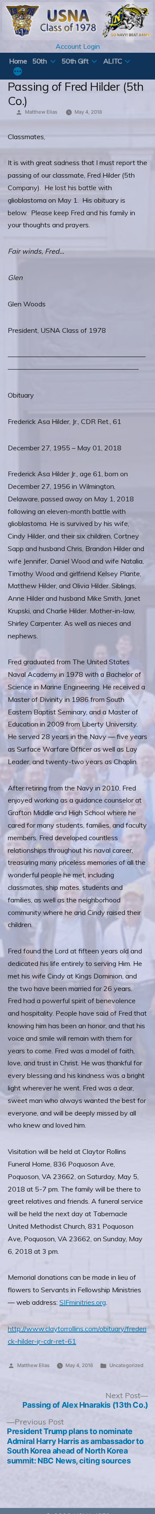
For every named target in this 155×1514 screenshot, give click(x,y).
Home (18, 61)
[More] (17, 72)
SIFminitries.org (82, 1302)
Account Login (78, 46)
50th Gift (75, 61)
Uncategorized (126, 1365)
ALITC (112, 61)
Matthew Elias (41, 112)
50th (39, 61)
